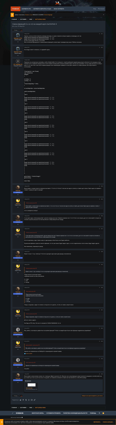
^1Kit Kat (17, 190)
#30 (102, 287)
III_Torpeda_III (17, 64)
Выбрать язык (28, 14)
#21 (102, 33)
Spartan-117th (18, 38)
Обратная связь (38, 413)
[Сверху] (99, 413)
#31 (102, 310)
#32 (102, 328)
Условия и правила (53, 413)
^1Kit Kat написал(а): (30, 203)
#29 (102, 264)
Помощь (93, 413)
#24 (102, 186)
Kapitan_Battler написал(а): (32, 345)
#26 (102, 215)
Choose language (48, 14)
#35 (102, 374)
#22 (102, 47)
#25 (102, 199)
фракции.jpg (29, 388)
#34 (102, 358)
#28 (102, 251)
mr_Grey (15, 26)
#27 (102, 228)
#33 (102, 341)
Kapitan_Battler (18, 332)
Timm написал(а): (30, 291)
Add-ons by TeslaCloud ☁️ (17, 417)
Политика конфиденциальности (75, 413)
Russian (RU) (20, 413)
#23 (102, 59)
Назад (15, 30)
